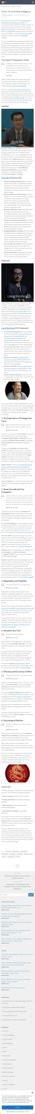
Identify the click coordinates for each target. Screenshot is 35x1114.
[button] (32, 1092)
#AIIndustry (8, 851)
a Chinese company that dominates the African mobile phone (16, 466)
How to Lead (6, 1056)
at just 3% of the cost (24, 33)
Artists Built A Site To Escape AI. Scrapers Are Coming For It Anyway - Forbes (17, 955)
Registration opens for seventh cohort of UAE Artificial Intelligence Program (16, 923)
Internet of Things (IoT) (9, 1060)
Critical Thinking (7, 1039)
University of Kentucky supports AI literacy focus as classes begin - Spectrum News (15, 972)
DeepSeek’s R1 (5, 29)
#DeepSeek (12, 854)
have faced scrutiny (18, 663)
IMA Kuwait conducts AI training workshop (13, 988)
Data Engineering (8, 1043)
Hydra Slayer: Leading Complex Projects (14, 1007)
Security (5, 1080)
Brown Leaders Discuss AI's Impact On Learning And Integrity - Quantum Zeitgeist (15, 980)
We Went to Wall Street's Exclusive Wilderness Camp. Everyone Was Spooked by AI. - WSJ (16, 932)
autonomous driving (7, 608)
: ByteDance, (18, 692)
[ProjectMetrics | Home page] (5, 2)
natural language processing (24, 608)
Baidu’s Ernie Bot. (22, 697)
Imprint (27, 1111)
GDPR (23, 518)
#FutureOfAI (19, 854)
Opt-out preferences (10, 1111)
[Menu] (33, 2)
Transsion (22, 465)
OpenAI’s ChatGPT (6, 31)
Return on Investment (9, 1076)
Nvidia (23, 35)
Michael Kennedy (8, 15)
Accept (17, 1107)
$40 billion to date (27, 577)
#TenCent (18, 856)
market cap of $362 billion (15, 98)
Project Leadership (8, 1068)
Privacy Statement (20, 1111)
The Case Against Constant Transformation (15, 1011)
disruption (15, 45)
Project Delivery (7, 1064)
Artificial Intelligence (8, 6)
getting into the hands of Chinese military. (20, 532)
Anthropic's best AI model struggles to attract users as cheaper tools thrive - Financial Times (16, 940)
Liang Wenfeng (7, 328)
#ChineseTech (5, 854)
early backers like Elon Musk (17, 86)
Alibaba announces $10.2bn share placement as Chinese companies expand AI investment (16, 915)
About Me (6, 1031)
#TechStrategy (10, 856)
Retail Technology (8, 1072)
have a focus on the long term (22, 89)
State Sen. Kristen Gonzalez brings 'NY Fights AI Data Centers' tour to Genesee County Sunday (16, 964)
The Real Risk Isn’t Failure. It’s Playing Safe (14, 1020)
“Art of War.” (28, 406)
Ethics (4, 1047)
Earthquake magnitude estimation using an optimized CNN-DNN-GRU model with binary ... (16, 907)
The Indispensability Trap (10, 1015)
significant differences (24, 546)
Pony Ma (5, 178)
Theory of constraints (9, 1084)
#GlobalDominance (28, 854)
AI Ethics (3, 951)
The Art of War (14, 430)
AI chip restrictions (19, 311)
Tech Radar (9, 75)
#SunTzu (4, 856)
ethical (30, 518)
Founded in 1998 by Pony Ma (9, 148)
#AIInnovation (16, 851)
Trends (19, 6)
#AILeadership (24, 851)
